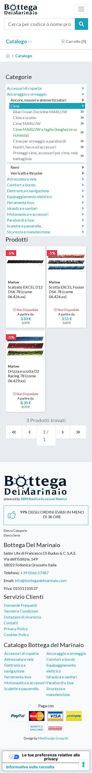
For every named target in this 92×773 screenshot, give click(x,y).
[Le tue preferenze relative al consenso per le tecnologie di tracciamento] (83, 764)
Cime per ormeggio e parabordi (39, 141)
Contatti (11, 622)
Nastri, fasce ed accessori (34, 147)
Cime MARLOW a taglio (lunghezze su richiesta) (45, 132)
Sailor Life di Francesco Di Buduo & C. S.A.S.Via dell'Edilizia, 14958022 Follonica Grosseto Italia (40, 559)
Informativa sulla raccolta (30, 766)
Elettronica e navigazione (28, 190)
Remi (15, 167)
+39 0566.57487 (34, 572)
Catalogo (17, 41)
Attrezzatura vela (21, 179)
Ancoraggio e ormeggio (27, 94)
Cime (15, 105)
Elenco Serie (12, 535)
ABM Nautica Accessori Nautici (44, 499)
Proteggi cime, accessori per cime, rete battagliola (45, 155)
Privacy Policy (16, 628)
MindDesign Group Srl (53, 738)
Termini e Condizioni (21, 611)
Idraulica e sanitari (22, 208)
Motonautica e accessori (27, 214)
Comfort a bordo (21, 184)
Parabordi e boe (20, 220)
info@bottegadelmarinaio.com (40, 580)
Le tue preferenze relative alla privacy (51, 756)
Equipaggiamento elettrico (29, 196)
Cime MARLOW (26, 123)
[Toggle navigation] (81, 9)
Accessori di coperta (24, 88)
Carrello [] (75, 41)
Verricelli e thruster (27, 173)
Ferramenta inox (20, 202)
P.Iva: (8, 588)
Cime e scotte (24, 117)
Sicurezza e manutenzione (28, 231)
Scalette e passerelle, (24, 226)
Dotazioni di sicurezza (22, 617)
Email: (9, 580)
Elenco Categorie (15, 531)
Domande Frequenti (20, 605)
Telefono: (12, 572)
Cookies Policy (16, 634)
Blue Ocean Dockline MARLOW (40, 111)
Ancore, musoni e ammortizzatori (38, 100)
